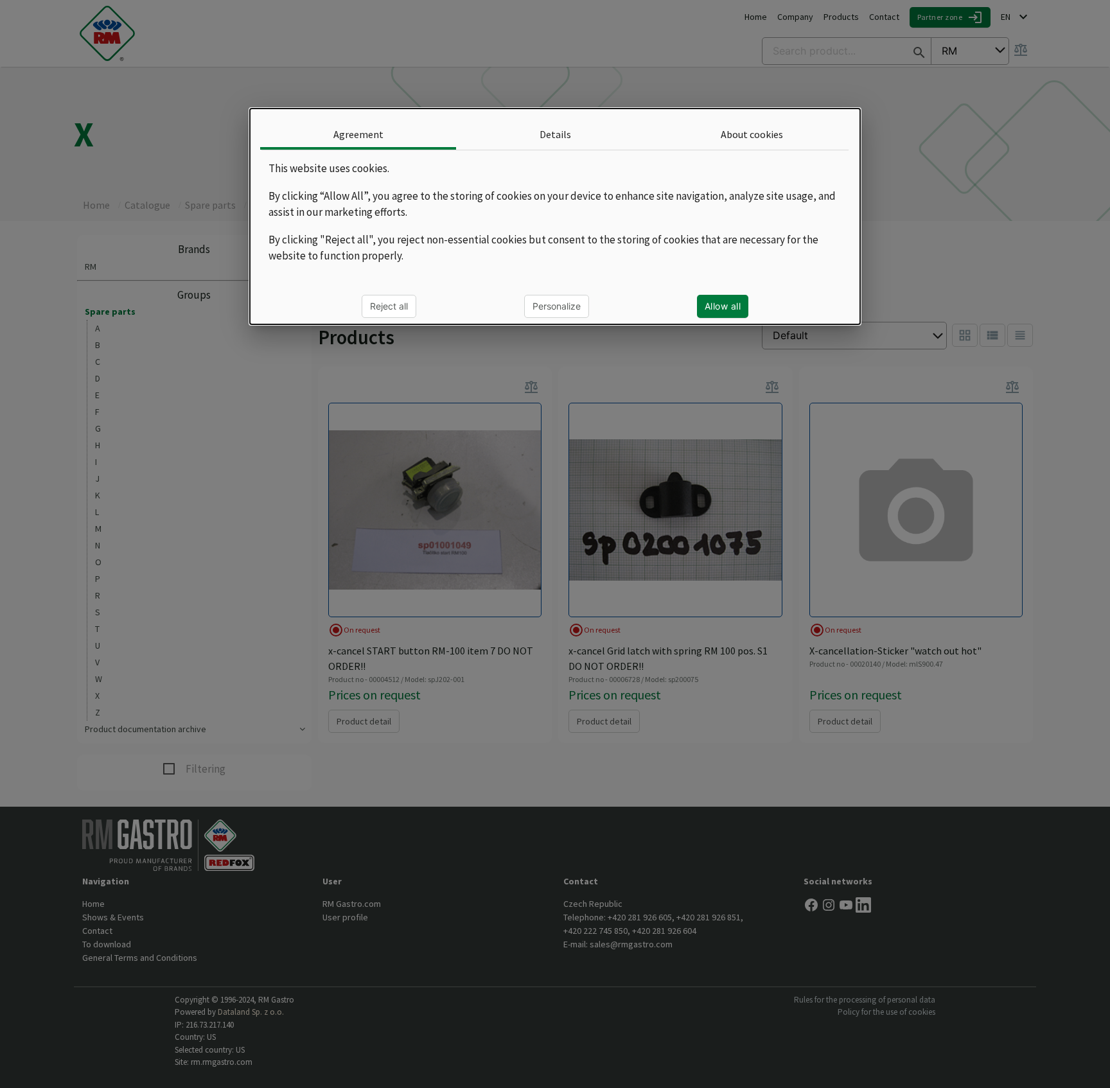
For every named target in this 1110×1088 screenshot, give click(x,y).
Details (554, 134)
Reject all (389, 306)
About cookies (752, 134)
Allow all (723, 306)
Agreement (358, 134)
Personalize (557, 306)
